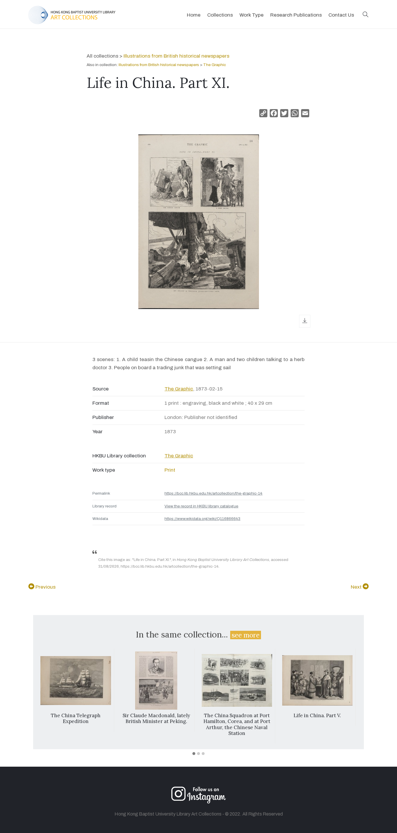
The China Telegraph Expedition (76, 718)
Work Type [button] (251, 15)
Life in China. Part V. (317, 715)
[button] (366, 15)
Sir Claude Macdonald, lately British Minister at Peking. (156, 718)
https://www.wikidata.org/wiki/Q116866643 (202, 518)
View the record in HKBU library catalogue (201, 506)
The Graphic (214, 65)
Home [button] (194, 15)
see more (246, 635)
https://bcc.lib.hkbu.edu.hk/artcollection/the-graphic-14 (213, 493)
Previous (45, 587)
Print (169, 470)
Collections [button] (220, 15)
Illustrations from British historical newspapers (176, 56)
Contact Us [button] (341, 15)
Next (357, 587)
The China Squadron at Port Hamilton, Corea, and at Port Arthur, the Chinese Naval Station (236, 724)
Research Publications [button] (296, 15)
